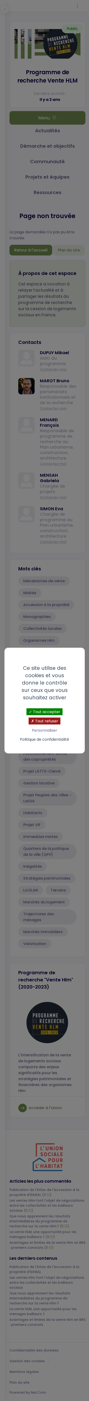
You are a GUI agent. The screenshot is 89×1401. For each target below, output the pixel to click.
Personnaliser (44, 730)
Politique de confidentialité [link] (44, 739)
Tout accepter (46, 712)
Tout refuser (46, 721)
